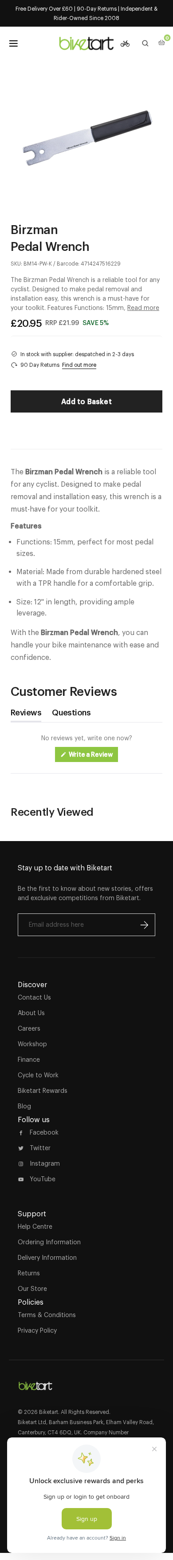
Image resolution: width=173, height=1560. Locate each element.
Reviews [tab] (26, 714)
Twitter (40, 1147)
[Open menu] (13, 43)
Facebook (44, 1132)
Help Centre (35, 1226)
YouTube (42, 1179)
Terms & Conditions (47, 1314)
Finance (29, 1059)
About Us (31, 1012)
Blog (24, 1106)
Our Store (32, 1288)
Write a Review (92, 756)
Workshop (32, 1044)
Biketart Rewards (42, 1090)
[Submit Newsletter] (144, 925)
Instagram (45, 1163)
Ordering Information (49, 1242)
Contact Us (34, 997)
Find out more (79, 365)
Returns (29, 1273)
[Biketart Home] (35, 1382)
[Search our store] (145, 43)
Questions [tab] (71, 714)
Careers (29, 1028)
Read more (143, 307)
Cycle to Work (38, 1075)
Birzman (34, 229)
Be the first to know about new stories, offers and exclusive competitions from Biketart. (85, 893)
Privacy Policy (37, 1330)
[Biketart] (86, 43)
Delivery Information (47, 1257)
